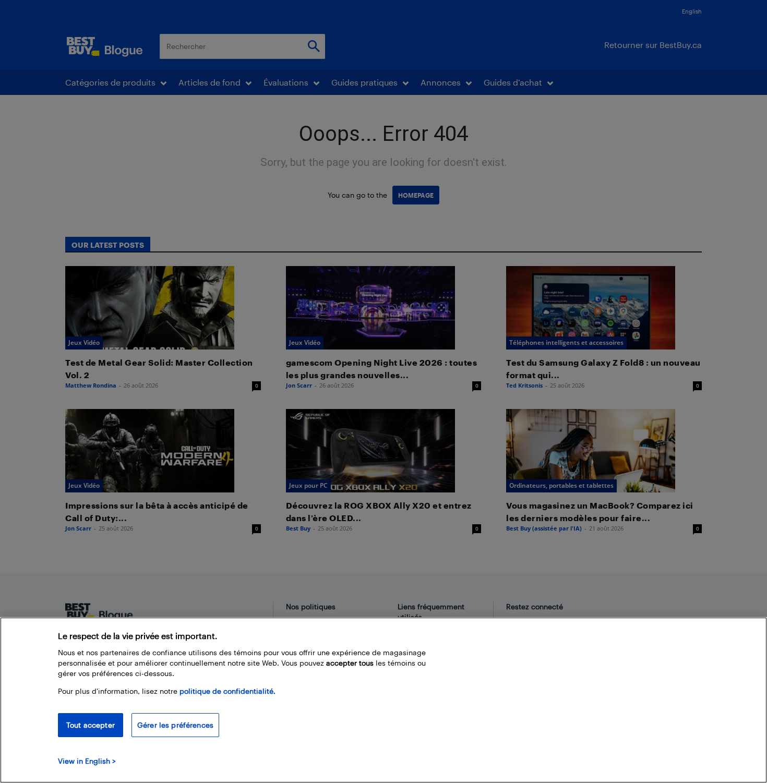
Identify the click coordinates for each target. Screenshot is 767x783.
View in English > (87, 760)
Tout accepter (90, 724)
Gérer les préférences (175, 724)
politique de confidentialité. (227, 690)
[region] (383, 700)
